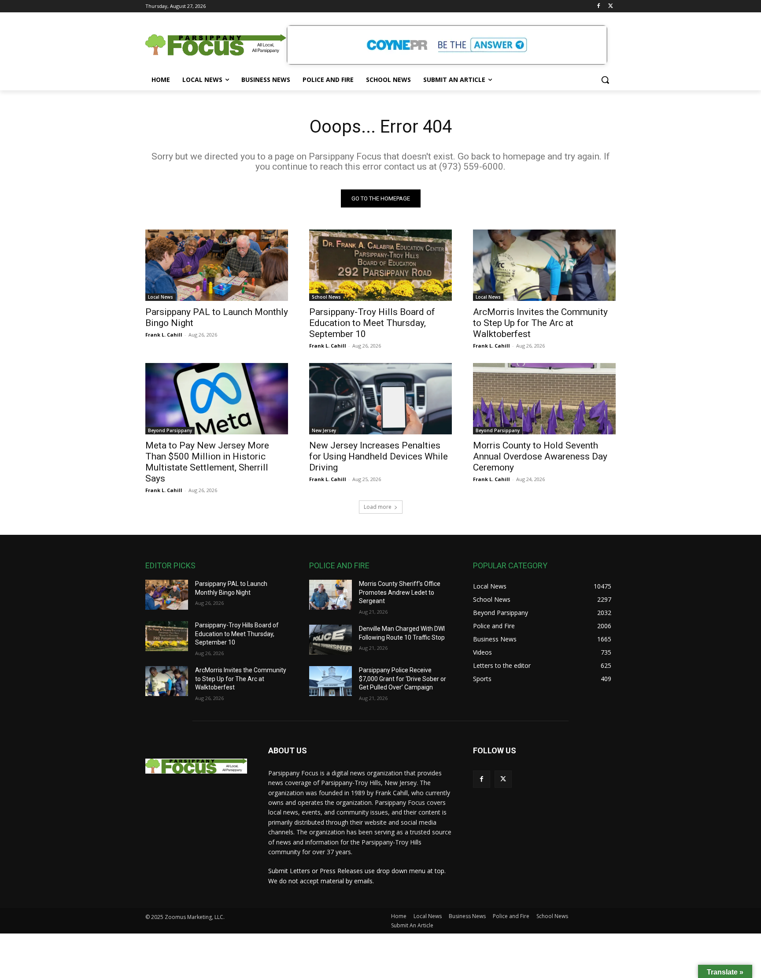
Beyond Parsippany (170, 430)
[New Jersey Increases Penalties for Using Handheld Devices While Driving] (380, 398)
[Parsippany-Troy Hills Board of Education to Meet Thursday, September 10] (380, 265)
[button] (605, 79)
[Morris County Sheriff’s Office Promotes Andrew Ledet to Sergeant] (330, 595)
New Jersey (324, 430)
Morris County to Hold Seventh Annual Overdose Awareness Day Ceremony (540, 456)
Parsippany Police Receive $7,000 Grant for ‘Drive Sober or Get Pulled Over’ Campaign (402, 679)
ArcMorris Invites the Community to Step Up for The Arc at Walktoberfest (540, 323)
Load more (378, 507)
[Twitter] (611, 6)
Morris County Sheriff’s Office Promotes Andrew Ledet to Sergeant (399, 592)
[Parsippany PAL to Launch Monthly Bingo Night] (216, 265)
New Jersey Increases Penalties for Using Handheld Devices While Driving (378, 456)
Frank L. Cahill (163, 334)
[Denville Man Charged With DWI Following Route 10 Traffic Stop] (330, 640)
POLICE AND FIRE (339, 565)
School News (326, 297)
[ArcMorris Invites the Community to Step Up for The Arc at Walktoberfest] (544, 265)
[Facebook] (598, 6)
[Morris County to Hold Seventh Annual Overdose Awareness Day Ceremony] (544, 398)
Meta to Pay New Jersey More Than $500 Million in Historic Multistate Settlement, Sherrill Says (207, 462)
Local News (160, 297)
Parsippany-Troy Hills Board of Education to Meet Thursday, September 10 (372, 323)
